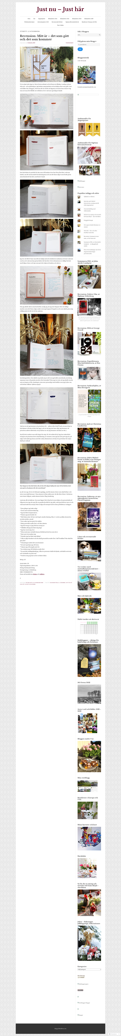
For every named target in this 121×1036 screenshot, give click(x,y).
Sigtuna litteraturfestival (72, 22)
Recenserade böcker (57, 22)
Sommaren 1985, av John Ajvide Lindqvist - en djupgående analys (92, 244)
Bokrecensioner (39, 582)
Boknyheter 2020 (76, 18)
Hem (29, 18)
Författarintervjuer (29, 22)
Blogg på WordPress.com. (60, 1028)
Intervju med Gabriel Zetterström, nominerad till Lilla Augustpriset (91, 203)
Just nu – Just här (60, 9)
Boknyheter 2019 (88, 18)
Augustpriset (41, 18)
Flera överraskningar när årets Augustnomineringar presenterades (92, 251)
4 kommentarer (69, 42)
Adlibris (42, 574)
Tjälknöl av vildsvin (89, 196)
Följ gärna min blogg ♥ (87, 41)
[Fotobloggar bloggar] (84, 1003)
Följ (80, 49)
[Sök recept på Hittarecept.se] (83, 984)
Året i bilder (60, 25)
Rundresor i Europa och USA (89, 22)
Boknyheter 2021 (64, 18)
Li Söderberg (62, 582)
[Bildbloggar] (81, 181)
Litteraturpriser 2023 (43, 22)
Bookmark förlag (54, 582)
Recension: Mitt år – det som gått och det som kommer (44, 37)
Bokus (35, 574)
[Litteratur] (81, 187)
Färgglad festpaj (88, 220)
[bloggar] (80, 1015)
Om (34, 18)
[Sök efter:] (89, 35)
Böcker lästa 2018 (30, 582)
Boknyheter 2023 (52, 18)
